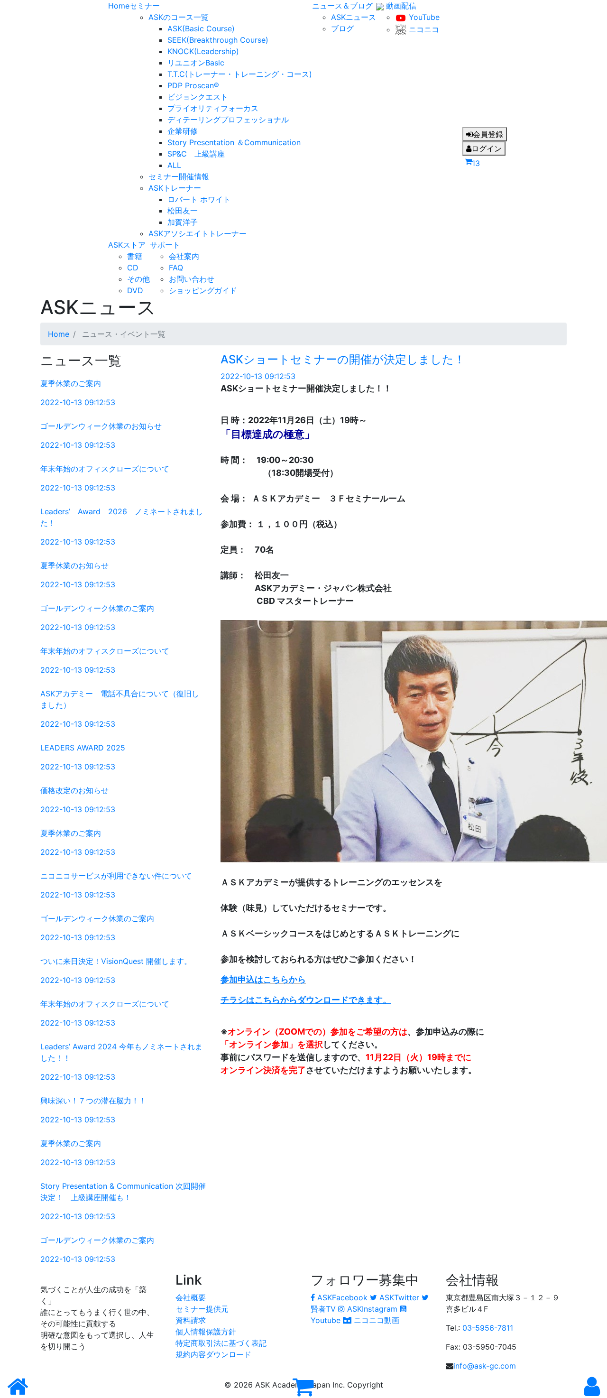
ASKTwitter (399, 1297)
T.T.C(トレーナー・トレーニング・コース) (239, 74)
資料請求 (190, 1320)
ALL (174, 165)
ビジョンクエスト (197, 97)
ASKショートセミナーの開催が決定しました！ (343, 359)
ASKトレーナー (174, 188)
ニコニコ (422, 29)
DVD (135, 290)
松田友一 (182, 210)
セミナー (144, 5)
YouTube (423, 17)
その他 (138, 279)
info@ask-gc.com (484, 1365)
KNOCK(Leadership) (203, 51)
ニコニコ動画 (375, 1320)
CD (132, 267)
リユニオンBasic (195, 62)
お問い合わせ (191, 279)
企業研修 (182, 131)
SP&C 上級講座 (196, 153)
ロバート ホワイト (198, 199)
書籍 (134, 256)
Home (118, 5)
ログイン (486, 148)
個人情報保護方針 (205, 1331)
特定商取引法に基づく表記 (221, 1343)
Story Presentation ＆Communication (234, 142)
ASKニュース (353, 17)
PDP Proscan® (193, 85)
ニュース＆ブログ (342, 5)
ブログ (342, 28)
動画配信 (400, 5)
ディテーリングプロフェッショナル (228, 119)
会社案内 (184, 256)
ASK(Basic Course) (201, 28)
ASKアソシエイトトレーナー (197, 233)
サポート (165, 245)
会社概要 (190, 1297)
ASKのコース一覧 (178, 17)
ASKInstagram (372, 1309)
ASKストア (127, 245)
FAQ (176, 267)
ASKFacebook (342, 1297)
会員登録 (488, 134)
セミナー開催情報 (178, 176)
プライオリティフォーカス (212, 108)
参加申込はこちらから (263, 979)
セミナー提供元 (202, 1309)
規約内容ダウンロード (213, 1354)
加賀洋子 (182, 222)
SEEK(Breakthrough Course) (217, 40)
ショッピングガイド (203, 290)
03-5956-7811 (487, 1328)
